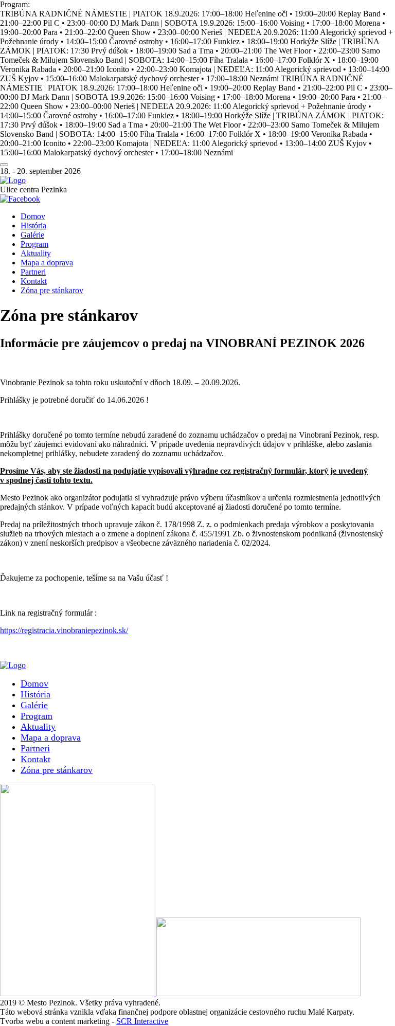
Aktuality (36, 253)
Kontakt (34, 281)
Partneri (33, 271)
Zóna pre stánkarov (52, 290)
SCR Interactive (142, 1021)
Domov (33, 216)
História (33, 225)
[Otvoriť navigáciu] (4, 164)
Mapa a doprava (47, 262)
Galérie (32, 234)
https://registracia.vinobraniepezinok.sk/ (64, 630)
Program (34, 244)
